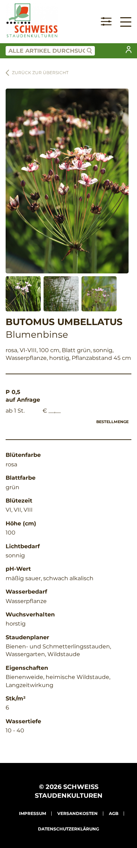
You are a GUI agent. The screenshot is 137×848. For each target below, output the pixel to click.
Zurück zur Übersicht (40, 72)
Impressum (32, 813)
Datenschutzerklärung (68, 828)
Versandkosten (77, 813)
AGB (113, 813)
